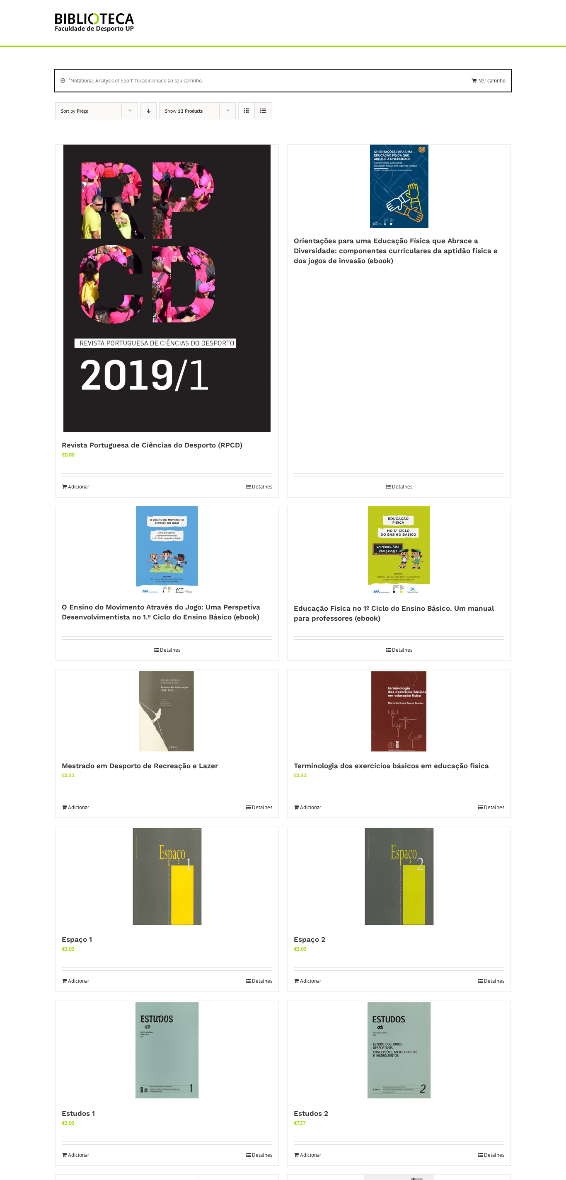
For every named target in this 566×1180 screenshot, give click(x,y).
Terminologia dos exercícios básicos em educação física (391, 766)
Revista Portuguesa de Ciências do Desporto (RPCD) (152, 445)
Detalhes (262, 486)
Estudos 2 (311, 1113)
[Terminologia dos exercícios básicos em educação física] (399, 711)
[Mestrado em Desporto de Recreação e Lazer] (167, 711)
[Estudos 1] (167, 1050)
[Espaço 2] (399, 876)
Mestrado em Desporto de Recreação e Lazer (140, 766)
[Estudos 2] (399, 1050)
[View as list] (263, 111)
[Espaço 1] (167, 876)
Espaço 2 (309, 939)
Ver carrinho (492, 80)
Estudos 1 (78, 1113)
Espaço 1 (77, 939)
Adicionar (78, 486)
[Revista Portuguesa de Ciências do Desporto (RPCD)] (167, 288)
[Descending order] (148, 110)
